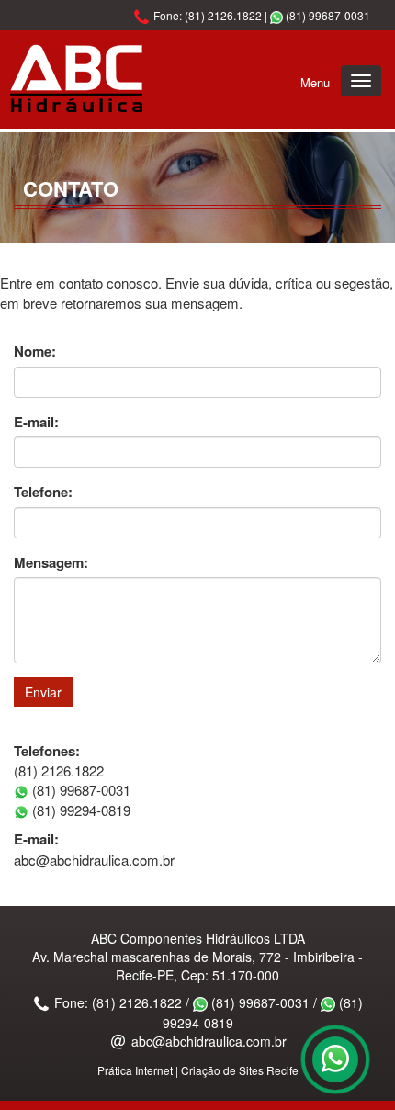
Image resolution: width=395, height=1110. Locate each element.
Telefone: (43, 492)
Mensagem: (51, 562)
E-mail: (36, 422)
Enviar (43, 692)
